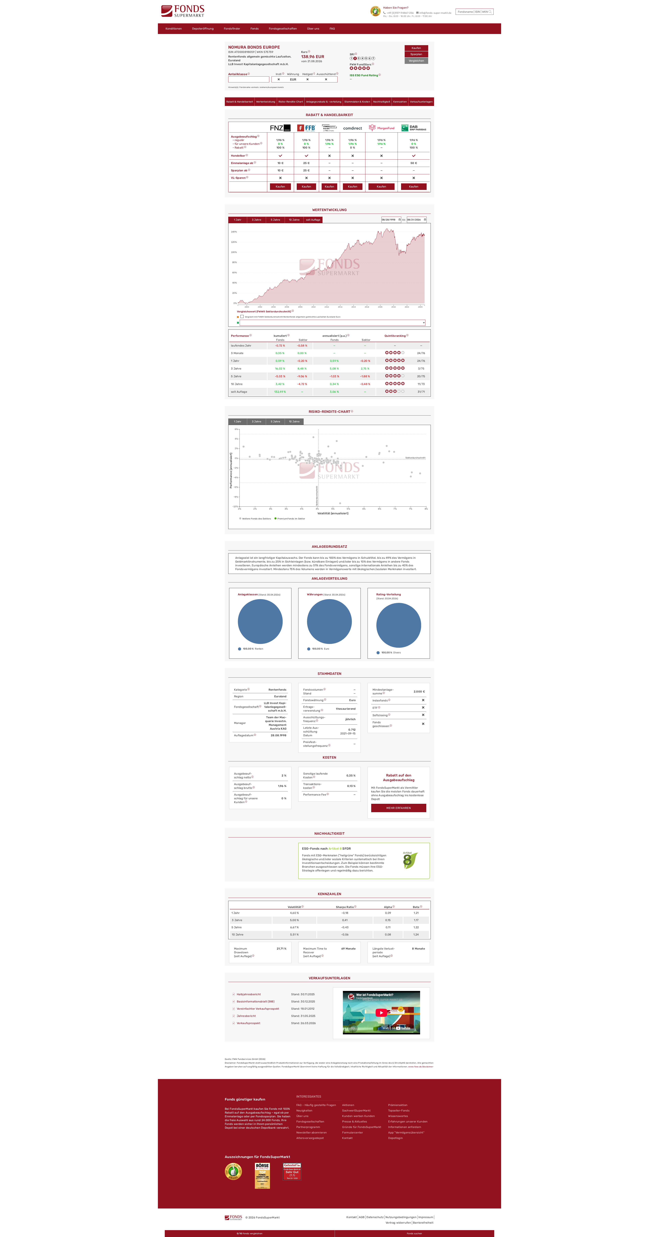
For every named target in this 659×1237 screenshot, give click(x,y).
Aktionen (348, 1105)
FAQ (332, 28)
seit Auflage (313, 219)
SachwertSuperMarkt (356, 1110)
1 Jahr (237, 219)
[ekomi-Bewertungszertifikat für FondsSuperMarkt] (233, 1171)
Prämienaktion (397, 1105)
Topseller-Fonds (398, 1110)
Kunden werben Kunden (358, 1116)
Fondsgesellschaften (283, 28)
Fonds (255, 28)
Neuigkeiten (304, 1110)
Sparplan (416, 54)
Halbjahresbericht (249, 994)
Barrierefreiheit (423, 1222)
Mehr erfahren (398, 808)
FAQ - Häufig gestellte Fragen (316, 1105)
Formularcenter (352, 1132)
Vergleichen (416, 60)
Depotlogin (395, 1138)
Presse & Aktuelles (354, 1121)
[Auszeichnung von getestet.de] (292, 1171)
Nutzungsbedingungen (401, 1217)
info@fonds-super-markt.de (435, 13)
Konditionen (174, 28)
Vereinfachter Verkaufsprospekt (258, 1008)
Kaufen (416, 48)
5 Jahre (275, 219)
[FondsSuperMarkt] (182, 11)
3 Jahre (256, 219)
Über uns (313, 28)
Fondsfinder (232, 28)
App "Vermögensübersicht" (406, 1132)
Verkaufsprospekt (248, 1023)
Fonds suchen (414, 1233)
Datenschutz (375, 1217)
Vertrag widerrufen (398, 1222)
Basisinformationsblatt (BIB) (255, 1001)
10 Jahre (294, 219)
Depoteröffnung (203, 28)
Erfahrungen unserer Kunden (407, 1121)
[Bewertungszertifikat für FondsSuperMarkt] (376, 11)
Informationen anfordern (404, 1127)
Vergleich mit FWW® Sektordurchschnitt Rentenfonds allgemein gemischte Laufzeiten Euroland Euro (292, 317)
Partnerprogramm (308, 1127)
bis (404, 219)
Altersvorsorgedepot (310, 1138)
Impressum (425, 1217)
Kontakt (347, 1138)
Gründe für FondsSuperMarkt (361, 1127)
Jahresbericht (246, 1016)
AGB (362, 1217)
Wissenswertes (398, 1116)
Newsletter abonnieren (311, 1132)
